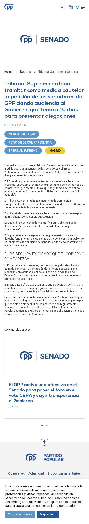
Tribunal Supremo (23, 150)
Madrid (55, 150)
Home (8, 71)
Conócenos (16, 473)
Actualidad (36, 473)
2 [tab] (47, 425)
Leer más (13, 406)
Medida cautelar (22, 134)
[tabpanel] (44, 376)
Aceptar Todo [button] (47, 514)
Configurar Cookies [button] (20, 514)
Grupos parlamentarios (64, 473)
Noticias (25, 71)
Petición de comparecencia (30, 142)
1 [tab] (42, 425)
